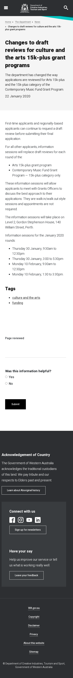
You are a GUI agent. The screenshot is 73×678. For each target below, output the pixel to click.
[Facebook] (12, 520)
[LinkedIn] (38, 520)
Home (8, 22)
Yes (11, 377)
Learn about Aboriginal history (23, 490)
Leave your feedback (26, 575)
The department (23, 22)
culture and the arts (26, 297)
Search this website (63, 6)
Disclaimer (34, 625)
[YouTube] (29, 520)
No (11, 383)
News (37, 22)
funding (17, 303)
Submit (15, 404)
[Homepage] (34, 8)
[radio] (6, 377)
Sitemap (33, 652)
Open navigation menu (4, 6)
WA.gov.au (34, 608)
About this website (34, 643)
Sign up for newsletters (28, 530)
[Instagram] (21, 520)
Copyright (34, 617)
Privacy (34, 634)
